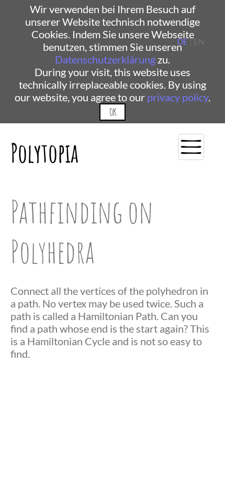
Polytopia (44, 152)
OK (112, 112)
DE (182, 41)
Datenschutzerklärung (105, 59)
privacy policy (177, 97)
